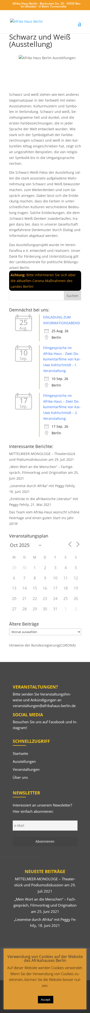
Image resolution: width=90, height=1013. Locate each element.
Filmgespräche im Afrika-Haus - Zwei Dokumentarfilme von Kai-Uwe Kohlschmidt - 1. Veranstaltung (62, 359)
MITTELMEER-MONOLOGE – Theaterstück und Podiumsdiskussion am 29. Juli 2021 (45, 885)
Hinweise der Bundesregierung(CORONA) (42, 645)
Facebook (57, 721)
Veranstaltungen (26, 769)
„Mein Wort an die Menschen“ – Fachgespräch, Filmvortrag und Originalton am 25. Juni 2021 (44, 472)
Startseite (20, 753)
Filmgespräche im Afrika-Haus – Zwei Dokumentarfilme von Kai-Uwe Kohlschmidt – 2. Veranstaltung (62, 407)
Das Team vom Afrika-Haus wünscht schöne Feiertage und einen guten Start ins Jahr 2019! (44, 518)
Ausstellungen (24, 761)
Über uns (20, 777)
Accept (45, 999)
